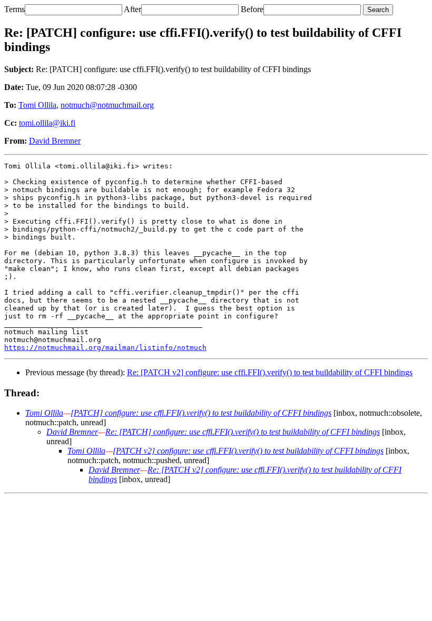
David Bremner (55, 140)
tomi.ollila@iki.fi (47, 122)
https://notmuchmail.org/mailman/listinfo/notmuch (105, 348)
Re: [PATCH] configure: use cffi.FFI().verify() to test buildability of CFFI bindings (242, 431)
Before (252, 9)
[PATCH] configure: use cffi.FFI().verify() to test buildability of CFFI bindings (201, 412)
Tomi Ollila (37, 105)
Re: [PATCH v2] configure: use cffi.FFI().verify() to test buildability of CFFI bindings (270, 372)
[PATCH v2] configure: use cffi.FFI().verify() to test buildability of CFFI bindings (248, 450)
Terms (14, 9)
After (132, 9)
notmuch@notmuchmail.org (107, 105)
